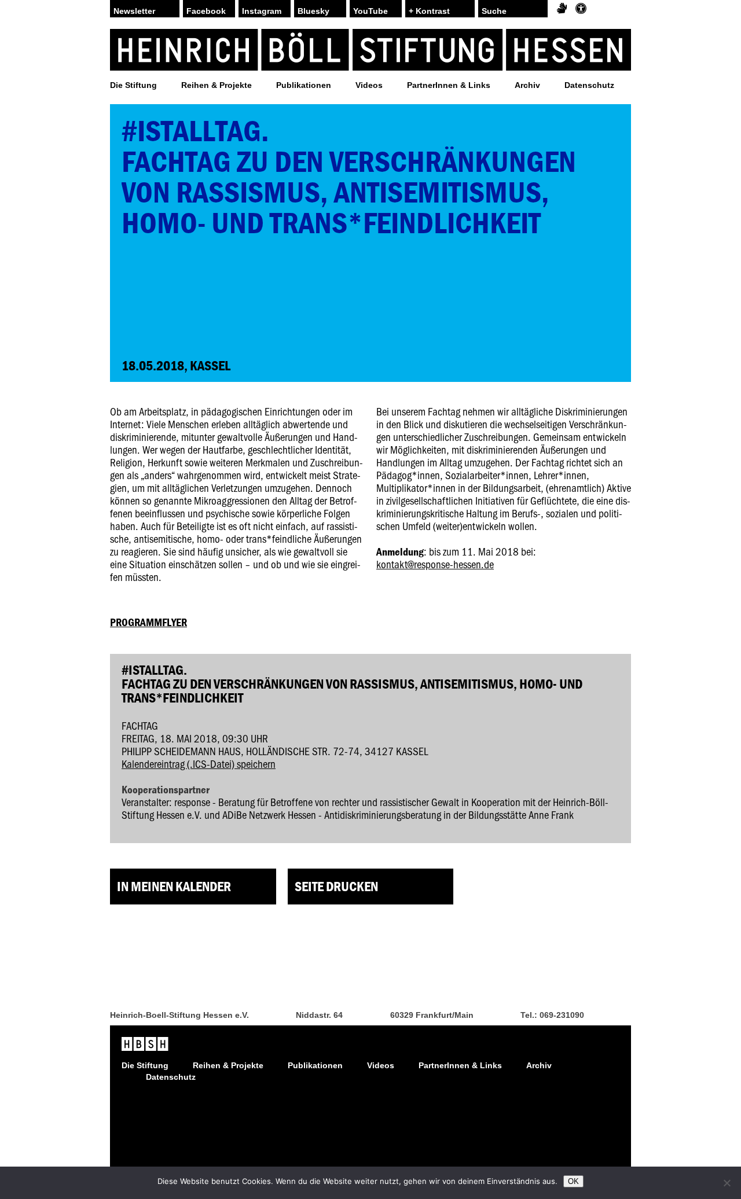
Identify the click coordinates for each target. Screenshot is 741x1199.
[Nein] (726, 1183)
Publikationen (303, 85)
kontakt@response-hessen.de (435, 564)
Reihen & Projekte (216, 85)
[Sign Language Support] (562, 8)
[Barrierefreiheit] (580, 8)
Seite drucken (336, 886)
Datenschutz (589, 85)
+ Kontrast (429, 11)
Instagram (261, 11)
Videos (369, 85)
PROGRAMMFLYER (148, 622)
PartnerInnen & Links (448, 85)
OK (573, 1181)
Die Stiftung (133, 85)
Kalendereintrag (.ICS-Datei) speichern (199, 763)
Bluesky (313, 11)
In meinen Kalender (174, 886)
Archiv (527, 85)
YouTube (370, 11)
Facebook (206, 11)
